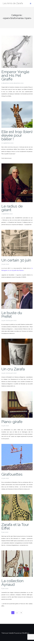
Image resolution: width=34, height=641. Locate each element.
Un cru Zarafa (13, 369)
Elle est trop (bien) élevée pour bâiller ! (16, 135)
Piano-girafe (11, 421)
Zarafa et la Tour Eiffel (15, 526)
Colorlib (11, 633)
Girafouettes (11, 474)
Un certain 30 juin (16, 260)
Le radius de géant (12, 208)
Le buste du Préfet (11, 315)
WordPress (25, 633)
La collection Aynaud (12, 583)
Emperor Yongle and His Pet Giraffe (15, 75)
